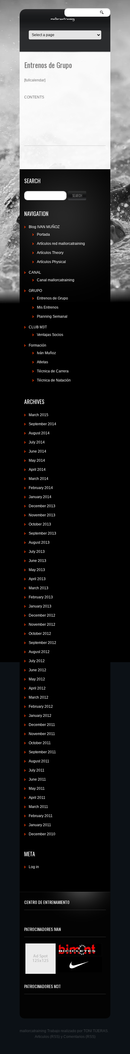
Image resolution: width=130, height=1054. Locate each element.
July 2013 (37, 551)
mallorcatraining (33, 1031)
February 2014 (41, 488)
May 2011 (37, 788)
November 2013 (42, 515)
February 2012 (41, 706)
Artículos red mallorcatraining (61, 243)
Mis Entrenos (47, 307)
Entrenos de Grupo (52, 298)
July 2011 (36, 770)
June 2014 (37, 451)
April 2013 (37, 579)
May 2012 (37, 679)
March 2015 (38, 415)
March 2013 (38, 588)
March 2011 (38, 807)
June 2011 (37, 779)
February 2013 (41, 597)
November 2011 (42, 734)
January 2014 (40, 497)
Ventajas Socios (50, 335)
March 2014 (38, 479)
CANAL (35, 272)
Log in (34, 867)
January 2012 (40, 716)
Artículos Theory (50, 253)
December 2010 (42, 834)
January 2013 (40, 606)
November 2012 (42, 624)
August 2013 (39, 542)
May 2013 (37, 570)
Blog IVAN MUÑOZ (44, 227)
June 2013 (37, 561)
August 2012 (39, 652)
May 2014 (37, 460)
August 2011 (39, 761)
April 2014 (37, 469)
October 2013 (40, 524)
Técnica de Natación (54, 380)
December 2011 (42, 725)
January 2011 (40, 825)
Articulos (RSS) (47, 1037)
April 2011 (37, 798)
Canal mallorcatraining (55, 280)
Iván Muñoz (46, 353)
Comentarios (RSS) (79, 1037)
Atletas (42, 362)
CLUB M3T (38, 327)
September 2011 (42, 752)
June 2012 (37, 670)
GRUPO (35, 291)
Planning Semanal (52, 316)
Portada (43, 234)
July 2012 (37, 661)
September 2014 (42, 424)
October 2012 (40, 633)
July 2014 (37, 442)
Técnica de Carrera (53, 371)
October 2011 (40, 743)
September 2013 (42, 533)
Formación (37, 345)
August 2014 (39, 433)
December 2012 (42, 615)
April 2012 (37, 688)
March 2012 (38, 697)
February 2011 (41, 816)
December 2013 (42, 506)
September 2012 (42, 643)
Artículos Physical (51, 262)
